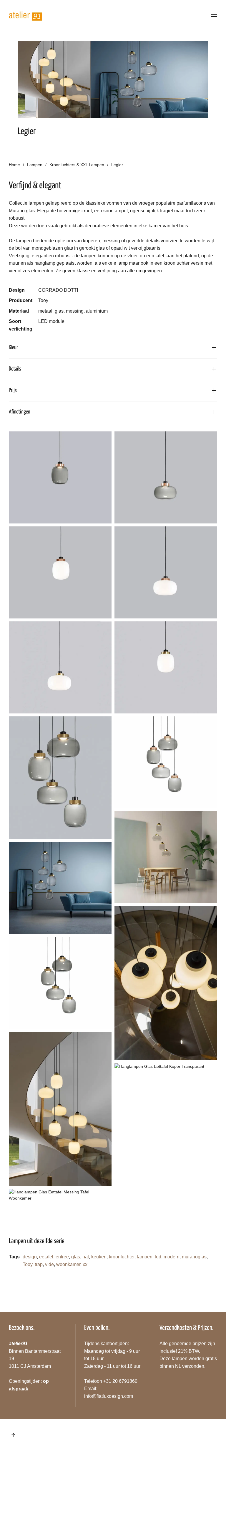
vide (49, 1264)
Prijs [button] (13, 390)
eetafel (46, 1256)
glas (75, 1256)
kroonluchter (121, 1256)
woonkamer (68, 1264)
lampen (144, 1256)
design (30, 1256)
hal (85, 1256)
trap (39, 1264)
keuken (99, 1256)
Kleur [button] (13, 347)
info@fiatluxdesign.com (108, 1396)
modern (172, 1256)
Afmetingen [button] (19, 412)
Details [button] (15, 369)
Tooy (27, 1264)
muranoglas (194, 1256)
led (158, 1256)
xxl (86, 1264)
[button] (214, 14)
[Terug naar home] (25, 14)
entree (62, 1256)
